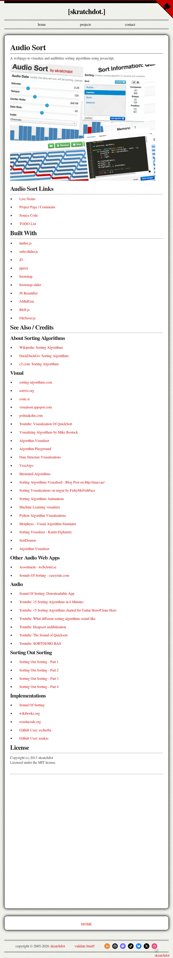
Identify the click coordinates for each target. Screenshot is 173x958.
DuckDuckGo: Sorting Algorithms (44, 355)
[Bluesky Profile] (139, 946)
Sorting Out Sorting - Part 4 (39, 686)
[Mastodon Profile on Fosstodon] (123, 946)
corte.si (24, 398)
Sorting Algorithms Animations (41, 498)
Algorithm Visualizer (34, 440)
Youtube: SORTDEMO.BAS (40, 643)
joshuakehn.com (31, 415)
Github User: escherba (35, 730)
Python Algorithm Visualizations (42, 515)
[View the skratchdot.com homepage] (163, 955)
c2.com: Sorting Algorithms (39, 363)
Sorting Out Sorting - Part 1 (39, 661)
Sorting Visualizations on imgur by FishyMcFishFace (57, 490)
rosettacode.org (30, 721)
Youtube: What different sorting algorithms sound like (57, 618)
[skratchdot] (86, 11)
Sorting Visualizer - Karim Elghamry (45, 531)
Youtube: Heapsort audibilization (42, 626)
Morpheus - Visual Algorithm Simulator (47, 523)
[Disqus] (86, 841)
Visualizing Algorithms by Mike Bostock (48, 432)
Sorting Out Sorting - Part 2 (39, 670)
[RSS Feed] (107, 946)
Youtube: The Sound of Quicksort (43, 635)
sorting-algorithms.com (35, 382)
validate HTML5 (85, 946)
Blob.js (24, 309)
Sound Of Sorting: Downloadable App (46, 593)
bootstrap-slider (30, 284)
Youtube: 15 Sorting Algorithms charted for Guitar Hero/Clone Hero (67, 610)
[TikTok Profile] (131, 946)
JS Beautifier (28, 293)
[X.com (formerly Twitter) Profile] (146, 946)
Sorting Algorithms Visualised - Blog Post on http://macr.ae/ (62, 482)
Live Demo (27, 198)
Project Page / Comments (37, 206)
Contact (130, 24)
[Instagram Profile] (154, 946)
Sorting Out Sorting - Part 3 (39, 678)
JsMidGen (26, 301)
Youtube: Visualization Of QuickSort (45, 423)
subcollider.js (28, 251)
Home (42, 24)
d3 (21, 259)
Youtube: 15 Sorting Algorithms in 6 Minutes (51, 601)
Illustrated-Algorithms (34, 473)
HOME (86, 924)
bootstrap (25, 276)
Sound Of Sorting (32, 704)
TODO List (27, 223)
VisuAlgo (26, 465)
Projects (85, 24)
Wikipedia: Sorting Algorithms (41, 347)
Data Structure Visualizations (40, 457)
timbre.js (25, 243)
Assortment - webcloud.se (37, 566)
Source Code (28, 215)
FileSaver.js (27, 317)
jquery (23, 268)
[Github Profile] (115, 946)
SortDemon (27, 540)
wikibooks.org (29, 713)
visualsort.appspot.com (35, 407)
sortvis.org (26, 390)
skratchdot (57, 946)
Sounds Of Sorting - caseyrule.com (44, 575)
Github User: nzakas (33, 738)
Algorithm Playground (35, 448)
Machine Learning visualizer (39, 507)
